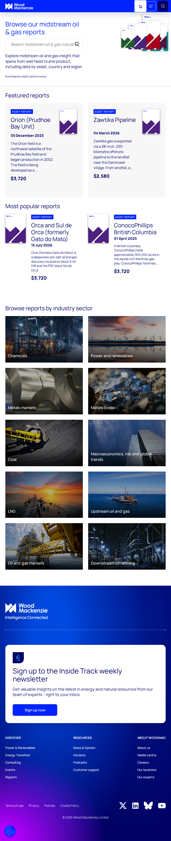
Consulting (13, 762)
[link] (85, 611)
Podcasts (80, 762)
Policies (49, 805)
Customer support (86, 770)
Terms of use (14, 805)
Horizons (79, 755)
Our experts (145, 777)
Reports (11, 777)
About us (143, 748)
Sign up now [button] (35, 710)
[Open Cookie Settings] (10, 831)
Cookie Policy (69, 805)
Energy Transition (17, 755)
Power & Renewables (20, 748)
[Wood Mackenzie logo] (19, 6)
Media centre (146, 755)
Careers (143, 762)
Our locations (146, 770)
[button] (151, 6)
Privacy (34, 805)
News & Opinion (84, 748)
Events (10, 770)
